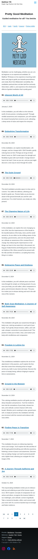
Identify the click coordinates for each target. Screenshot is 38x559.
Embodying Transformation (17, 131)
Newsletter (18, 532)
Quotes (20, 535)
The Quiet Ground (13, 173)
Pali (15, 535)
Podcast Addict (30, 26)
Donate (10, 537)
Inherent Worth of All (14, 95)
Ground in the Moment (15, 384)
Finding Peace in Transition (17, 428)
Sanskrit (11, 535)
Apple (9, 26)
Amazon (21, 26)
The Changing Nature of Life (17, 211)
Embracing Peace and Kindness (19, 265)
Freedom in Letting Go (15, 345)
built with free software (15, 540)
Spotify (15, 26)
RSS (4, 26)
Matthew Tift (6, 2)
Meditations (10, 532)
